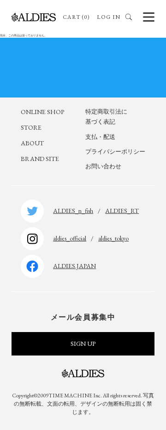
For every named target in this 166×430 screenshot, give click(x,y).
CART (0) (76, 17)
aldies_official (69, 238)
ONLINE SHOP (42, 112)
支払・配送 (100, 136)
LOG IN (108, 17)
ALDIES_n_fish (73, 210)
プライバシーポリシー (115, 151)
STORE (31, 127)
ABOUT (32, 143)
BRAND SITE (40, 159)
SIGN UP (83, 343)
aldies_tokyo (113, 238)
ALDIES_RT (122, 210)
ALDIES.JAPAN (74, 266)
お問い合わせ (103, 166)
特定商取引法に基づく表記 (106, 116)
